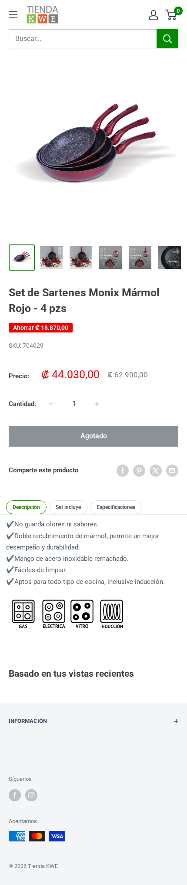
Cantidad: (22, 404)
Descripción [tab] (26, 507)
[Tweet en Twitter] (156, 470)
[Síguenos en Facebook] (15, 795)
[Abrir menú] (13, 14)
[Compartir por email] (172, 470)
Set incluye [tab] (68, 507)
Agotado (93, 436)
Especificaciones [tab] (116, 507)
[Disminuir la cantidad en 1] (51, 404)
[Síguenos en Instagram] (31, 795)
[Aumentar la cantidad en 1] (97, 404)
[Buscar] (167, 38)
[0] (171, 15)
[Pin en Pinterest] (139, 470)
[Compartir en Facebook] (123, 470)
